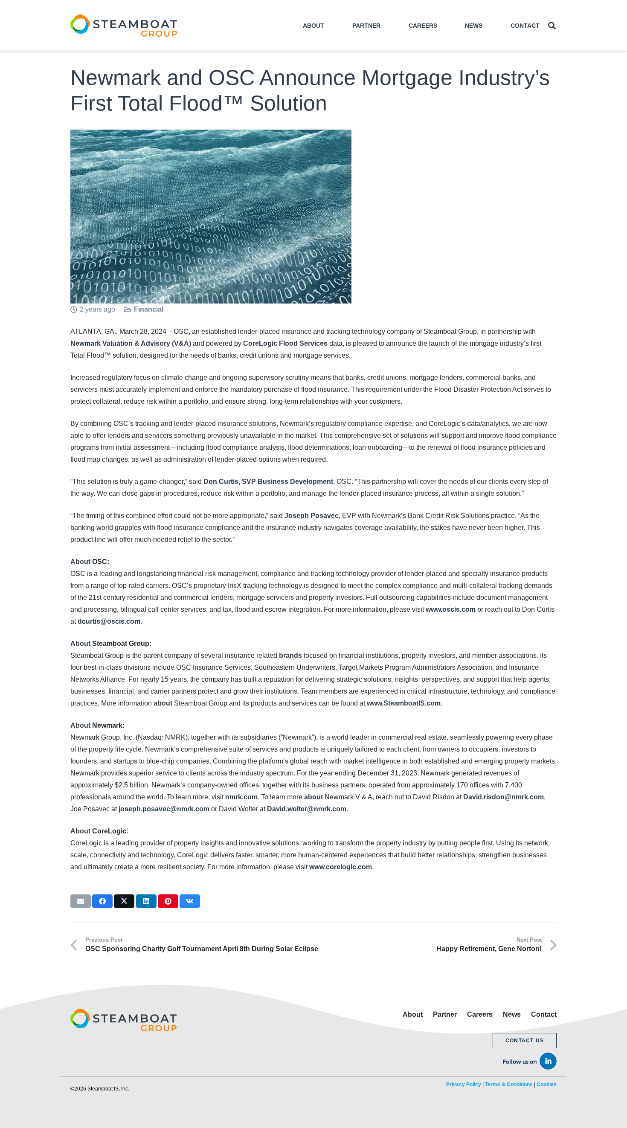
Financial (148, 309)
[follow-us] (525, 1060)
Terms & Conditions (509, 1085)
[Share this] (102, 901)
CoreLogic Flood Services (285, 343)
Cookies (547, 1085)
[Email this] (80, 901)
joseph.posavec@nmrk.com (164, 809)
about (163, 703)
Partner (445, 1014)
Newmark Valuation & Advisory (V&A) (130, 343)
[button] (551, 25)
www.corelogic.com (340, 867)
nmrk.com (241, 797)
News (512, 1014)
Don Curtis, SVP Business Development (268, 481)
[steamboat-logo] (123, 25)
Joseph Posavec (311, 515)
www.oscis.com (451, 609)
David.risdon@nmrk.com (503, 797)
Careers (480, 1014)
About (80, 561)
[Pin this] (168, 901)
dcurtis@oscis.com (109, 621)
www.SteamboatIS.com (404, 703)
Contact (544, 1014)
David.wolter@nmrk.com (306, 809)
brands (290, 655)
